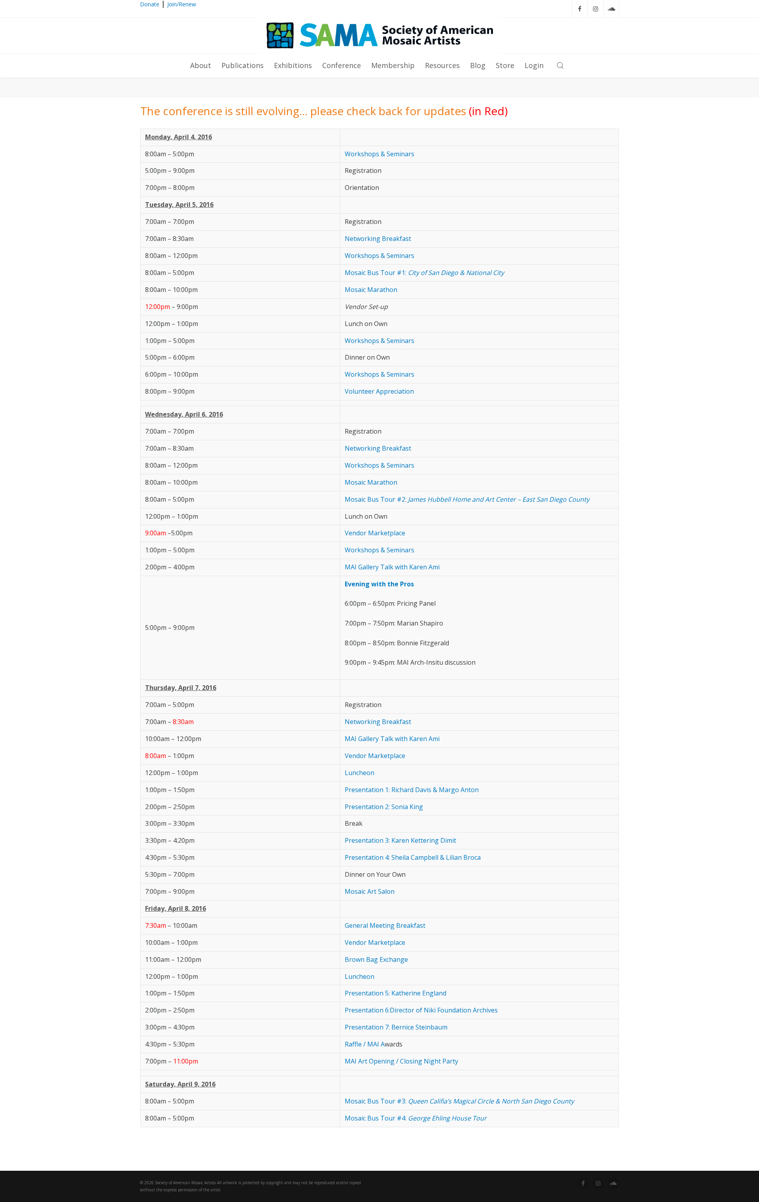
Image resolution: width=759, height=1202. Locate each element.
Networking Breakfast (378, 238)
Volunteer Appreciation (379, 391)
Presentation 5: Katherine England (395, 993)
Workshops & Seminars (379, 154)
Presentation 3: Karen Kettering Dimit (400, 840)
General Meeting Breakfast (385, 925)
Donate (149, 4)
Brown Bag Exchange (376, 959)
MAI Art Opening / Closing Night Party (401, 1061)
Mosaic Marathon (371, 289)
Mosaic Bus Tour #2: (467, 499)
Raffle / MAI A (365, 1044)
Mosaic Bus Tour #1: (424, 272)
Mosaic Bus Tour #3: (459, 1101)
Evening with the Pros (379, 584)
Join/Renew (181, 4)
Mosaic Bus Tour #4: (416, 1118)
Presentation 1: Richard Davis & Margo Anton (412, 789)
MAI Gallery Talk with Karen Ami (392, 567)
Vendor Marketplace (375, 533)
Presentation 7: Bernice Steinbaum (396, 1027)
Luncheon (359, 772)
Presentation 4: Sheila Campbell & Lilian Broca (413, 857)
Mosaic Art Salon (370, 891)
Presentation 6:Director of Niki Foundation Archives (421, 1010)
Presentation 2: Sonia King (384, 806)
